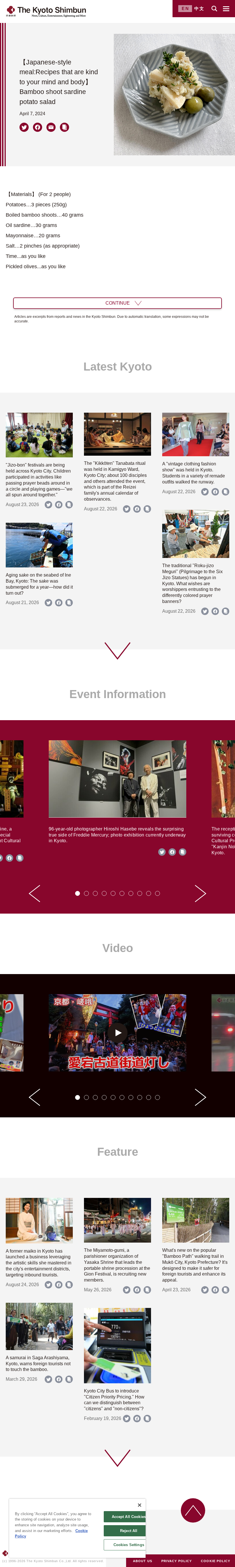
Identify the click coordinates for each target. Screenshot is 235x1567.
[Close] (139, 1505)
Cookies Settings (128, 1545)
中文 (199, 8)
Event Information (117, 694)
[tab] (77, 893)
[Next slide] (200, 893)
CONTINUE (117, 303)
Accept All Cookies (129, 1517)
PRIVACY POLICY (176, 1561)
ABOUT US (142, 1561)
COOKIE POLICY (215, 1561)
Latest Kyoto (117, 366)
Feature (117, 1151)
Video (117, 948)
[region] (77, 1528)
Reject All (128, 1531)
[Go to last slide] (34, 893)
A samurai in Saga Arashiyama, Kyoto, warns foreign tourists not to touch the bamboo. (38, 1363)
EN (185, 8)
